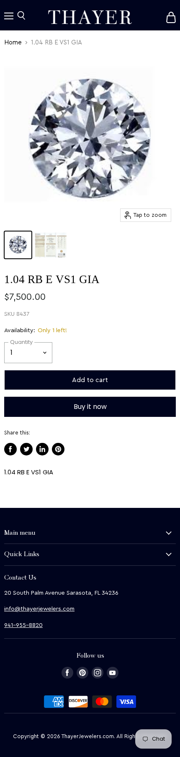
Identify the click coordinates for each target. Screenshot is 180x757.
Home (13, 42)
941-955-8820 (23, 625)
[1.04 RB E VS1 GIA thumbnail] (18, 245)
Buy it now (90, 406)
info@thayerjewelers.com (39, 609)
